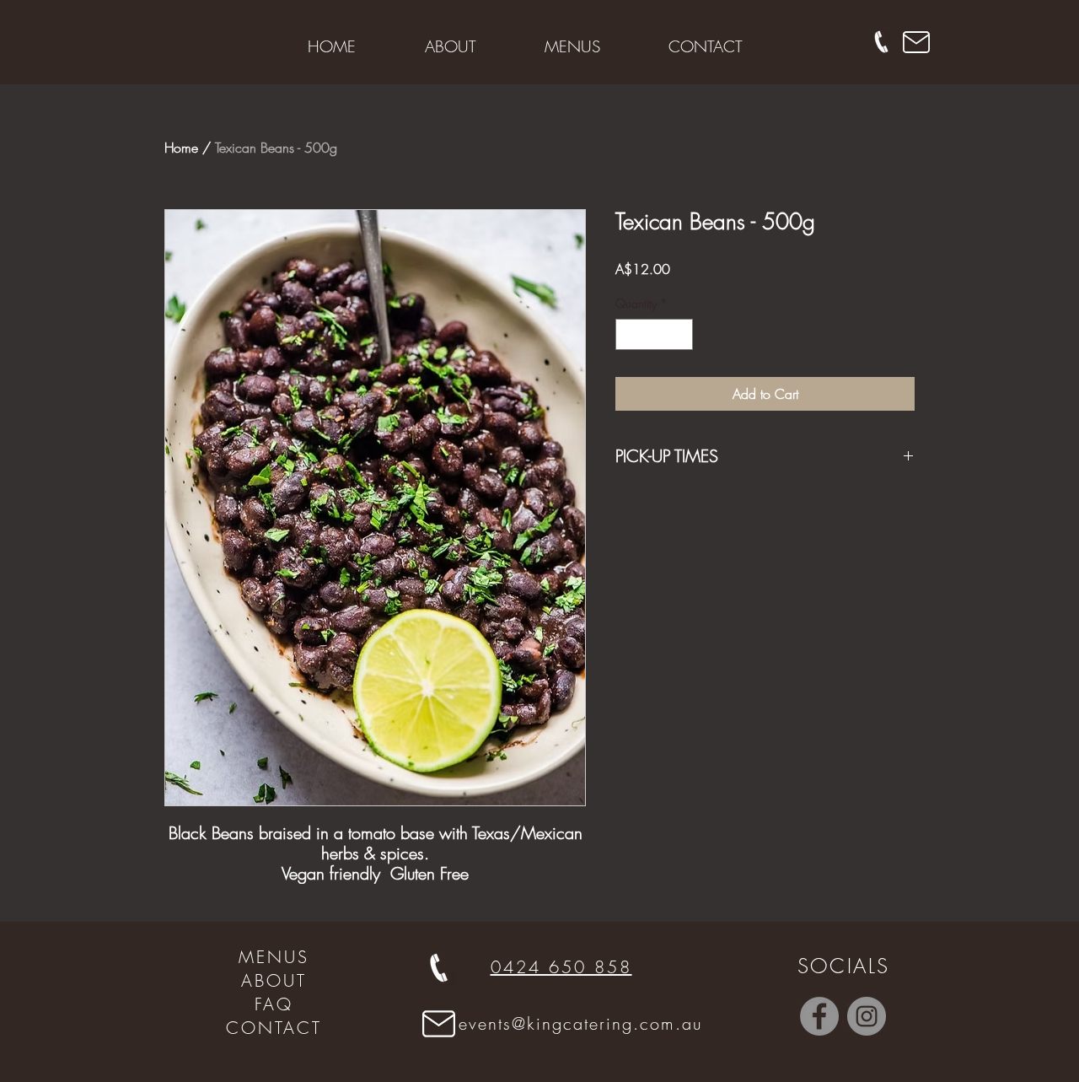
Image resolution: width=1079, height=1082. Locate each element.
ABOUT (274, 980)
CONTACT (274, 1027)
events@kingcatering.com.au (580, 1023)
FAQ (274, 1004)
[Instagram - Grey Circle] (866, 1016)
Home (181, 147)
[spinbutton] (654, 334)
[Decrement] (628, 334)
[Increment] (679, 334)
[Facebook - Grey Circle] (819, 1016)
